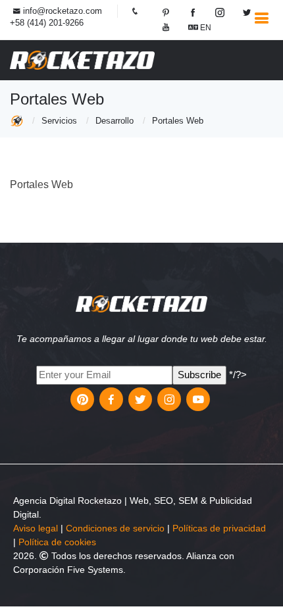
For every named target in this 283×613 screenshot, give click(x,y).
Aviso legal (35, 528)
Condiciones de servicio (115, 528)
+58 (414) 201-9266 (47, 23)
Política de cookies (57, 542)
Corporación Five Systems (68, 569)
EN (204, 27)
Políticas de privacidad (219, 528)
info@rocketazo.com (62, 11)
